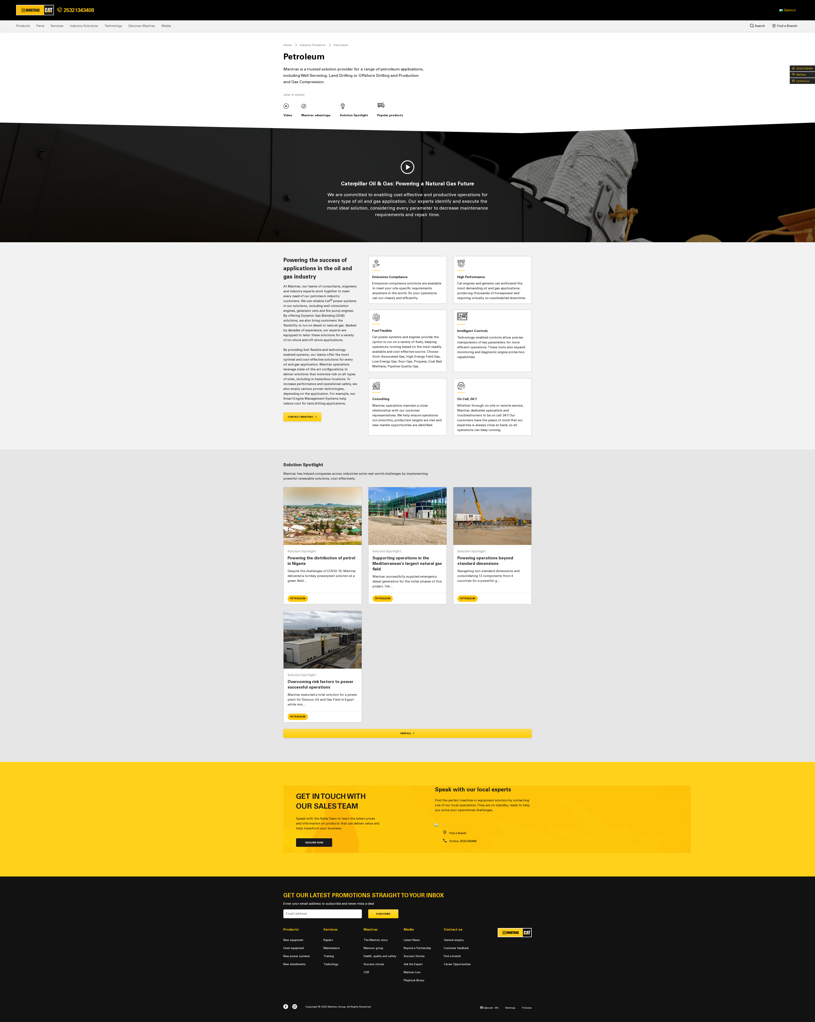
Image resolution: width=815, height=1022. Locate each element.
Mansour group (373, 948)
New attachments (294, 964)
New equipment (293, 940)
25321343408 (78, 10)
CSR (366, 972)
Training (328, 956)
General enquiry (454, 940)
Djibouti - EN (490, 1007)
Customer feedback (456, 948)
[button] (788, 10)
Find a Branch (786, 26)
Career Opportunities (457, 964)
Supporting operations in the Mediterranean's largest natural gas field (407, 563)
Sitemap (510, 1007)
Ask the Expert (413, 964)
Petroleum (297, 598)
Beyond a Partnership (417, 948)
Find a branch (452, 956)
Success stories (374, 964)
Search (759, 26)
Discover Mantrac (141, 26)
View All (406, 733)
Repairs (328, 940)
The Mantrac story (376, 940)
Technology (113, 26)
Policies (527, 1007)
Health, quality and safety (380, 956)
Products (23, 26)
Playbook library (414, 980)
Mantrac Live (412, 972)
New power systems (296, 956)
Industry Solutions (84, 26)
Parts (40, 26)
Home (287, 45)
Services (57, 26)
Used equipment (293, 948)
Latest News (412, 940)
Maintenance (331, 948)
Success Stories (414, 956)
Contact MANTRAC (301, 417)
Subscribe (383, 914)
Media (166, 26)
